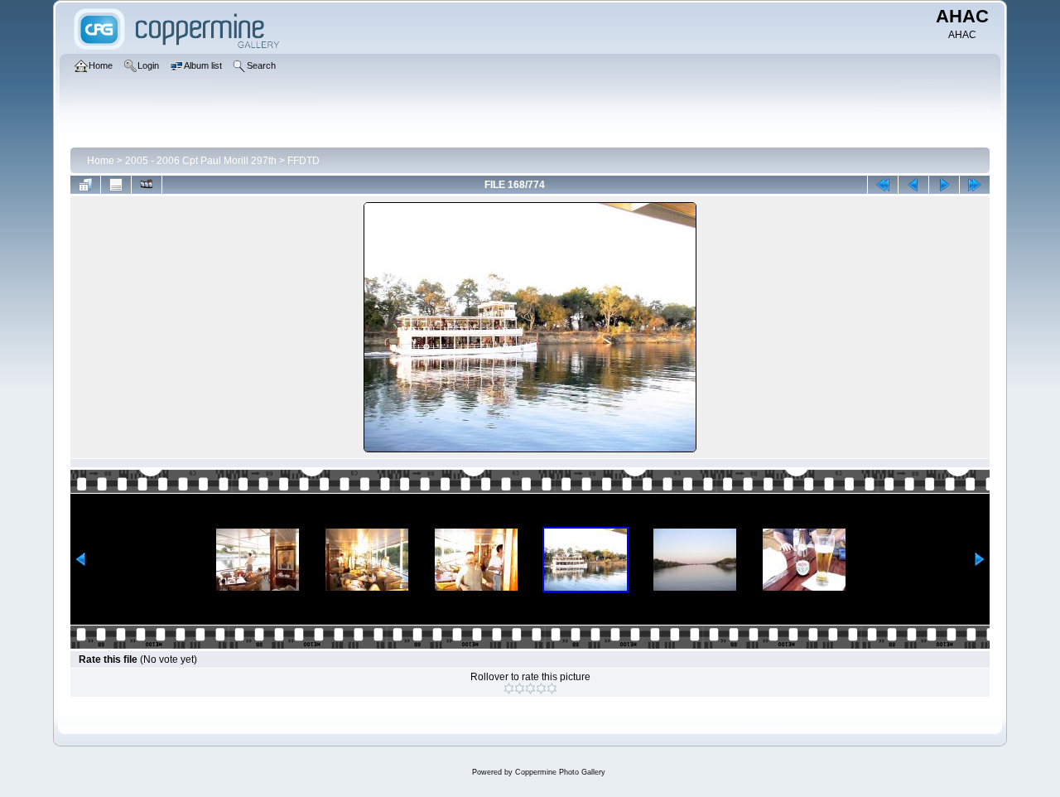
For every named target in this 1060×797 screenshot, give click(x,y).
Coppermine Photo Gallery (560, 772)
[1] (509, 688)
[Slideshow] (146, 185)
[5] (552, 688)
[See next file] (944, 185)
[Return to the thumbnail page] (85, 185)
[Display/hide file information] (116, 185)
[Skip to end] (975, 185)
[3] (530, 688)
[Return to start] (883, 185)
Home (100, 161)
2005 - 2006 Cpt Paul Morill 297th (201, 161)
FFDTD (303, 161)
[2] (519, 688)
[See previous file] (913, 185)
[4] (541, 688)
